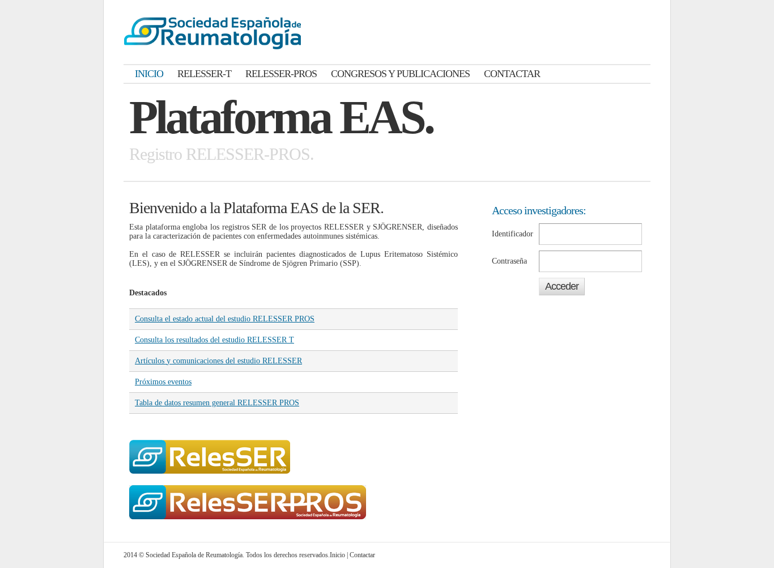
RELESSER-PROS (281, 73)
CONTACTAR (512, 73)
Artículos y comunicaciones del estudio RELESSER (218, 361)
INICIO (149, 73)
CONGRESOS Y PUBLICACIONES (400, 73)
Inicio (337, 555)
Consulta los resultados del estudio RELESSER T (214, 340)
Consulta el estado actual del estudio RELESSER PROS (224, 319)
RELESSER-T (204, 73)
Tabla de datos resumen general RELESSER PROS (217, 403)
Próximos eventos (163, 382)
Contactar (362, 555)
